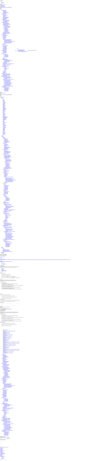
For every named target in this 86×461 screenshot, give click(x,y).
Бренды (1, 455)
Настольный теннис (6, 173)
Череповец (4, 133)
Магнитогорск (4, 116)
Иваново (4, 109)
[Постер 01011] (3, 264)
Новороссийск (4, 118)
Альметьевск (4, 102)
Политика (1, 450)
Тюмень (4, 129)
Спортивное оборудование (40, 259)
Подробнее (4, 331)
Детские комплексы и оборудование (8, 227)
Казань (4, 111)
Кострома (4, 113)
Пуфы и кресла (10, 261)
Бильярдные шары (10, 259)
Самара (4, 123)
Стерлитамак (4, 127)
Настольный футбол (6, 191)
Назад (3, 99)
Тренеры (1, 449)
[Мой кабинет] (0, 95)
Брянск (4, 104)
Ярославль (4, 134)
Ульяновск (4, 130)
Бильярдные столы (6, 139)
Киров (3, 112)
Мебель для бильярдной (3, 261)
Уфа (3, 131)
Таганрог (4, 128)
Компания (1, 447)
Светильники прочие (8, 159)
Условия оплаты (2, 452)
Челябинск (4, 132)
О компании (1, 448)
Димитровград (4, 108)
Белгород (4, 103)
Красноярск (4, 114)
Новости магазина (3, 437)
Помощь (1, 454)
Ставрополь (4, 126)
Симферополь (4, 125)
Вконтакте (3, 2)
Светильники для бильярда (16, 259)
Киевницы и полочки (6, 170)
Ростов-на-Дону (5, 122)
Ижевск (4, 110)
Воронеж (4, 107)
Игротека (5, 195)
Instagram (3, 458)
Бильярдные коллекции (55, 259)
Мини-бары (7, 261)
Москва (4, 100)
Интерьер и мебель (6, 213)
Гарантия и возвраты (2, 453)
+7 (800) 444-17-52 (2, 5)
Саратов (4, 124)
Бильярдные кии (6, 259)
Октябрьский (4, 119)
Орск (3, 120)
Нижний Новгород (5, 117)
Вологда (4, 106)
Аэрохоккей (7, 197)
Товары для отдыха (68, 259)
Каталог (4, 137)
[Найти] (0, 460)
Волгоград (4, 105)
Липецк (4, 115)
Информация (1, 451)
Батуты (29, 259)
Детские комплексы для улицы (9, 233)
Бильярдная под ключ (49, 259)
